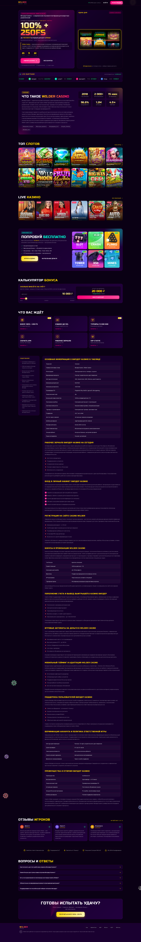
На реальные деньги (49, 258)
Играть (26, 936)
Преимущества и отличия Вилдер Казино (29, 411)
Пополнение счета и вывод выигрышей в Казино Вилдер (29, 386)
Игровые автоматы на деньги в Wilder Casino (28, 391)
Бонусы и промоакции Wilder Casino (28, 380)
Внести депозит (98, 297)
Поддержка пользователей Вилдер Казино (29, 400)
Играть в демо (29, 258)
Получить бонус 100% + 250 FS (70, 914)
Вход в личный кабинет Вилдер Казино (28, 371)
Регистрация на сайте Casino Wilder (28, 376)
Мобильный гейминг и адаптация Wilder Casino (28, 396)
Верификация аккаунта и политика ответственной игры (28, 406)
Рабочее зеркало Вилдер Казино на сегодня (28, 367)
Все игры (118, 145)
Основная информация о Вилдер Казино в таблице (28, 362)
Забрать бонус (29, 61)
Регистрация (116, 2)
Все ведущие (116, 198)
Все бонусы (48, 61)
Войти (105, 2)
